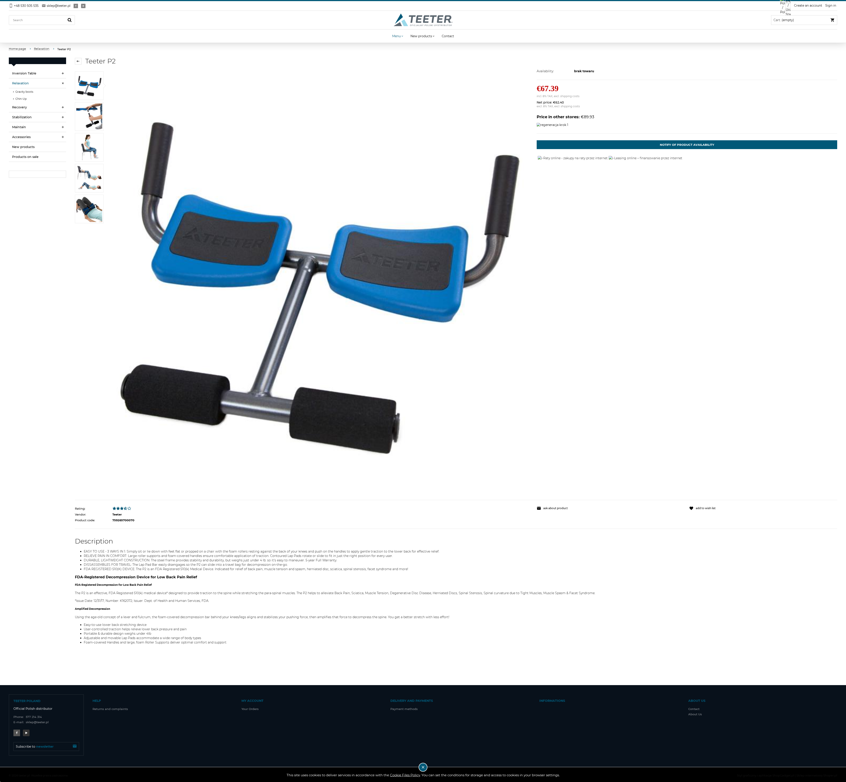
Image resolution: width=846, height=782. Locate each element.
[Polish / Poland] (782, 5)
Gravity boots (24, 91)
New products (23, 147)
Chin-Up (21, 98)
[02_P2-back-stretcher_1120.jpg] (89, 209)
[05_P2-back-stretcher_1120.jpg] (89, 116)
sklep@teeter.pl (58, 6)
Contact (693, 709)
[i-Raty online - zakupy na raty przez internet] (573, 158)
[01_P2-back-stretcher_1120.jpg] (89, 85)
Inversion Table (24, 73)
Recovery (19, 107)
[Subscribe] (74, 746)
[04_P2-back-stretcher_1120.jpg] (89, 147)
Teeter (117, 514)
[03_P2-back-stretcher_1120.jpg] (89, 178)
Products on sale (25, 157)
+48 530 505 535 (26, 6)
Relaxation (20, 83)
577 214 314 (27, 717)
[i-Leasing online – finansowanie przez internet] (645, 158)
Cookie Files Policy (405, 775)
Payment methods (404, 709)
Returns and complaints (110, 709)
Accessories (21, 137)
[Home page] (423, 20)
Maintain (19, 127)
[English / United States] (788, 5)
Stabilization (22, 117)
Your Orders (250, 709)
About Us (695, 714)
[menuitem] (398, 36)
